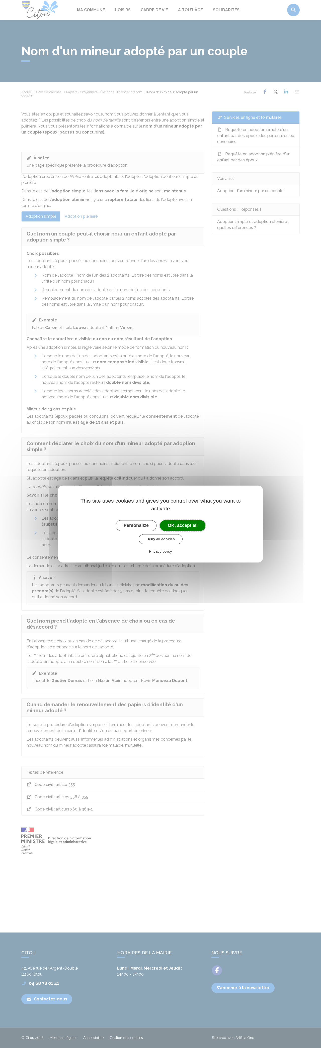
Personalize (136, 525)
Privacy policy (160, 551)
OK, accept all (183, 525)
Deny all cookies (160, 539)
